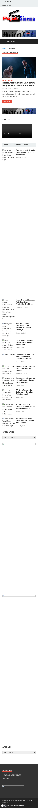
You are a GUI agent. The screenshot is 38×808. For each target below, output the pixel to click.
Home (4, 48)
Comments (17, 145)
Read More (6, 101)
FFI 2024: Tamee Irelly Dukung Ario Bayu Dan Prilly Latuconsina (24, 392)
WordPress (13, 805)
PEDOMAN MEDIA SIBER (12, 775)
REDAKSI (6, 779)
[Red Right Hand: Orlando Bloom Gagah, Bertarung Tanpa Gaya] (8, 150)
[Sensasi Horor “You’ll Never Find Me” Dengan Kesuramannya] (8, 419)
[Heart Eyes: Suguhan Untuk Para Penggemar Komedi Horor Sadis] (19, 67)
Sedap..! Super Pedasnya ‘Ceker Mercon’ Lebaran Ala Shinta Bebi (25, 380)
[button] (4, 805)
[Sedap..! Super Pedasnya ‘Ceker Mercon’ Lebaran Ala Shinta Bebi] (8, 378)
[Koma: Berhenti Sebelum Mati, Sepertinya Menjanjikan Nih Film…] (8, 300)
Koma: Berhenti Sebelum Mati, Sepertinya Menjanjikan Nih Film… (25, 302)
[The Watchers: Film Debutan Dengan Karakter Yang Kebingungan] (8, 404)
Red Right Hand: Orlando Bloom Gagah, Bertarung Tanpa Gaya (25, 152)
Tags (26, 145)
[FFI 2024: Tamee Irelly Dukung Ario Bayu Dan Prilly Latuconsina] (8, 390)
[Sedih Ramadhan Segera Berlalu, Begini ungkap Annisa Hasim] (8, 340)
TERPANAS (10, 80)
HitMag (22, 805)
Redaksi (16, 88)
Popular (7, 145)
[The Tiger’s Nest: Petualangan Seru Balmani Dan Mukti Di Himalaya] (8, 324)
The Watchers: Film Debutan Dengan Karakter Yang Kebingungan (25, 406)
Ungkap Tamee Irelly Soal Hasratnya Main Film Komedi (25, 368)
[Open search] (33, 41)
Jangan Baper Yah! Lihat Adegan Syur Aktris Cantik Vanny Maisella (25, 356)
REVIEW (4, 80)
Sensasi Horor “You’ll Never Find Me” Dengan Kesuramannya (25, 421)
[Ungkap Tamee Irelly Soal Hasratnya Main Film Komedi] (8, 366)
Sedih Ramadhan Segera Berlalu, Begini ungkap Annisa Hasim (25, 342)
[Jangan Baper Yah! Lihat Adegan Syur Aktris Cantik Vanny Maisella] (8, 355)
